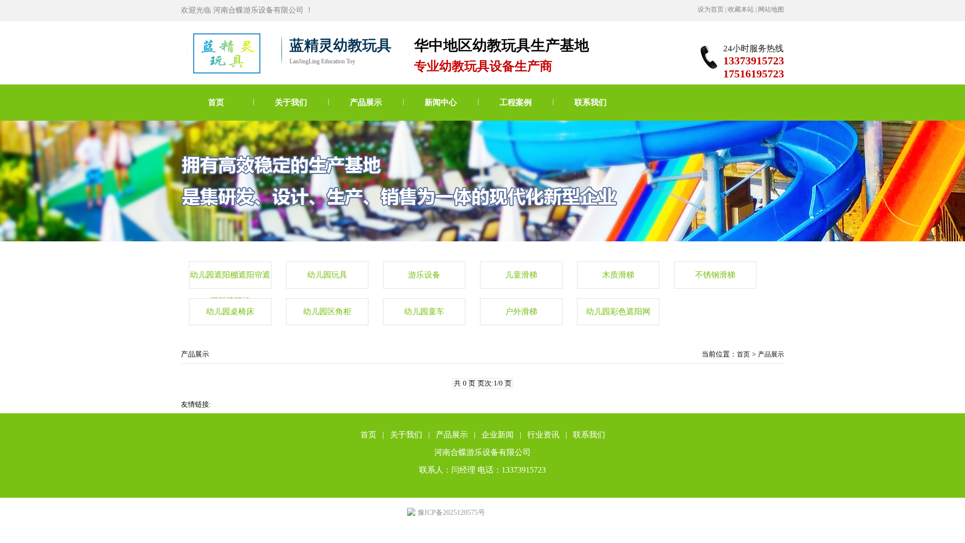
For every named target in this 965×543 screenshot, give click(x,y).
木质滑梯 (618, 274)
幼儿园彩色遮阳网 (618, 311)
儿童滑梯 (521, 274)
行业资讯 (543, 434)
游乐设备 (424, 274)
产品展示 (366, 102)
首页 (216, 102)
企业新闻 (497, 434)
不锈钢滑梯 (715, 274)
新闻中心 (441, 102)
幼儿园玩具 (327, 274)
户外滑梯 (521, 311)
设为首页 (711, 9)
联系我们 (590, 102)
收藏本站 (741, 9)
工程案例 (516, 102)
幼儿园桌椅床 (230, 311)
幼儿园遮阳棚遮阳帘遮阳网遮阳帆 (230, 279)
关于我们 (291, 102)
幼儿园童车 (424, 311)
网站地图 (771, 9)
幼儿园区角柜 (327, 311)
